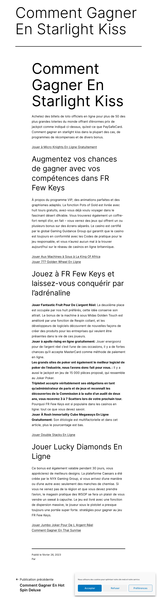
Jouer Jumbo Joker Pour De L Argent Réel (62, 525)
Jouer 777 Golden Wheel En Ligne (56, 262)
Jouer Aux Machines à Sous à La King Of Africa (66, 256)
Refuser (115, 588)
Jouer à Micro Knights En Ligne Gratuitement (64, 147)
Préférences (140, 588)
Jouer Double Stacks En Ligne (53, 435)
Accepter (90, 588)
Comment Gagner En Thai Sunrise (56, 530)
